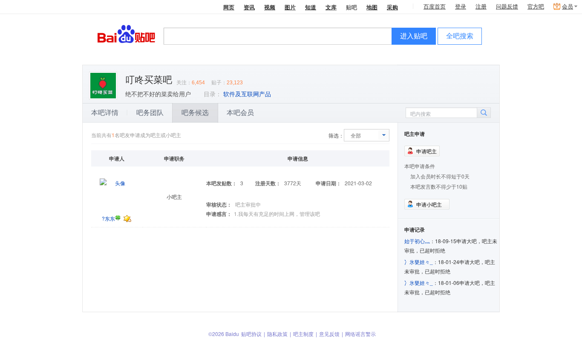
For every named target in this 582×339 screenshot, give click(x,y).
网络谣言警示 (360, 333)
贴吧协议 (251, 333)
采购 (392, 7)
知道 (310, 7)
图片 (290, 7)
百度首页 (435, 6)
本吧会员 (240, 112)
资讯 (249, 7)
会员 (567, 6)
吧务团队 (150, 112)
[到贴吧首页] (126, 33)
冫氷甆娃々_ (418, 261)
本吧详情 (104, 112)
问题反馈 (507, 6)
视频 (269, 7)
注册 (481, 6)
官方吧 (535, 6)
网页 (228, 7)
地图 (371, 7)
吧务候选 (195, 112)
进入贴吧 (413, 36)
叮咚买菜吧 (148, 80)
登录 (460, 6)
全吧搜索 (459, 36)
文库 (331, 7)
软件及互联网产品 (247, 94)
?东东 (108, 218)
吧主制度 (303, 333)
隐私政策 (277, 333)
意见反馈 (329, 333)
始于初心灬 (417, 240)
